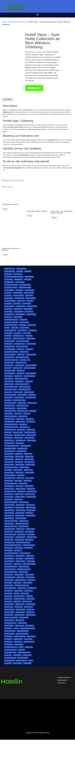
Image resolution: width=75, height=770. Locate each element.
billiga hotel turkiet (8, 596)
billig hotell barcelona (19, 644)
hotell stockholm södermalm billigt (11, 284)
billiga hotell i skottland (9, 472)
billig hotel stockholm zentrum (10, 649)
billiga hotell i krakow (20, 504)
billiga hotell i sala (20, 475)
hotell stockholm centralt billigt (25, 287)
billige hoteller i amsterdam (21, 362)
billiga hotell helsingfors (9, 537)
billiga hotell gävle (18, 550)
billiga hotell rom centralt (30, 397)
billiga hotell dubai (8, 563)
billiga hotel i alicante (20, 620)
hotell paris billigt (8, 292)
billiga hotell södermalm (29, 392)
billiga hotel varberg (24, 593)
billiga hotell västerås (9, 378)
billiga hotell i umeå (18, 461)
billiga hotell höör (31, 534)
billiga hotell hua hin (21, 534)
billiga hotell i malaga (31, 496)
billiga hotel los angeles (27, 601)
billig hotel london (8, 655)
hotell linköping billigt (27, 303)
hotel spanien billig (32, 330)
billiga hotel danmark (19, 625)
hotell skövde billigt (19, 290)
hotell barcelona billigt (24, 327)
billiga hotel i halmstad (31, 614)
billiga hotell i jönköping (9, 512)
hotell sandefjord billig (29, 290)
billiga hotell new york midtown (10, 416)
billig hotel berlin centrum (23, 657)
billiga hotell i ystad (29, 456)
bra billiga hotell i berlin (31, 343)
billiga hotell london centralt (30, 432)
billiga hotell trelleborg (9, 381)
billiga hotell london (8, 435)
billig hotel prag (21, 649)
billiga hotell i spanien (18, 469)
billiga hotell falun (19, 558)
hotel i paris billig (17, 333)
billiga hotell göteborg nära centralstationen (13, 545)
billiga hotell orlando (8, 413)
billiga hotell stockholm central (24, 389)
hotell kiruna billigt (8, 308)
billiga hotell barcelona (27, 582)
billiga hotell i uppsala (9, 461)
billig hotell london (8, 639)
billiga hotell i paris (27, 480)
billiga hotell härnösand (31, 537)
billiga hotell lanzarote (19, 437)
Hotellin (14, 6)
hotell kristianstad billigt (9, 306)
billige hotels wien (21, 354)
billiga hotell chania (17, 563)
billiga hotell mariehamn (20, 421)
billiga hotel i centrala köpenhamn (11, 617)
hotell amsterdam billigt (22, 330)
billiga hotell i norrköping (20, 488)
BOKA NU (34, 88)
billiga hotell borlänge (29, 574)
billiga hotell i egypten (31, 515)
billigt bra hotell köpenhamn (10, 354)
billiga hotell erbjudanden (20, 561)
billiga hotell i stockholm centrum (11, 467)
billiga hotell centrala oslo (24, 566)
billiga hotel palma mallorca (20, 598)
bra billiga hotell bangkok (9, 346)
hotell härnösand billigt (31, 314)
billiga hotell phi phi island (9, 405)
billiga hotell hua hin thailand (10, 534)
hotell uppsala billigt (18, 279)
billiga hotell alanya (8, 593)
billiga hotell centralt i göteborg (29, 563)
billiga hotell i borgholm (9, 523)
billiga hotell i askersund (23, 526)
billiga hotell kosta (19, 443)
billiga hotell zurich (20, 370)
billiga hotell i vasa (19, 459)
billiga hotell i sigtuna (29, 472)
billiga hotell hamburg (9, 539)
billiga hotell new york (23, 416)
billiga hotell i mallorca (9, 496)
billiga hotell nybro (18, 413)
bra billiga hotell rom (8, 343)
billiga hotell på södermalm (10, 408)
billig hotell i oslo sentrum (29, 641)
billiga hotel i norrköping (9, 612)
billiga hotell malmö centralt (10, 429)
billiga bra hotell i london (9, 633)
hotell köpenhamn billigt (31, 306)
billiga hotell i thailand (20, 464)
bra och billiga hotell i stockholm (22, 341)
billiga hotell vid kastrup (30, 373)
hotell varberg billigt (8, 279)
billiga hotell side (32, 394)
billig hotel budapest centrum (10, 657)
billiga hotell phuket (22, 402)
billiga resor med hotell (17, 367)
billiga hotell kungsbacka (20, 440)
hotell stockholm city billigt (25, 284)
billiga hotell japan (19, 453)
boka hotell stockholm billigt (22, 346)
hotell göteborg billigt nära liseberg (11, 319)
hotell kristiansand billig (20, 306)
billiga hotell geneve (19, 547)
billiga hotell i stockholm (24, 467)
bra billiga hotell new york (19, 343)
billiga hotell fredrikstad (9, 555)
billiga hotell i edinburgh (9, 518)
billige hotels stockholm (31, 354)
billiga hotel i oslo (30, 609)
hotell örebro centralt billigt (18, 295)
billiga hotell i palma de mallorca (11, 483)
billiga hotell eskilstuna (9, 561)
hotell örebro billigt (29, 295)
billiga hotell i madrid (9, 499)
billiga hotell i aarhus (9, 531)
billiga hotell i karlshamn (9, 510)
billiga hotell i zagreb (19, 456)
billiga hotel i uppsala (9, 606)
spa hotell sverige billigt (21, 268)
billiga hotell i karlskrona (30, 507)
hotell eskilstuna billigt (24, 322)
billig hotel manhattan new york (24, 652)
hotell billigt (7, 327)
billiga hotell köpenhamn (25, 445)
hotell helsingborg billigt (20, 314)
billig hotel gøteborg (27, 655)
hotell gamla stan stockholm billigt (11, 322)
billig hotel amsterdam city (21, 660)
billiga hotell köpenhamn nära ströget (12, 445)
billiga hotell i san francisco (10, 475)
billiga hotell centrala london (10, 569)
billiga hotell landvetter (29, 437)
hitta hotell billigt (8, 335)
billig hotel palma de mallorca (10, 652)
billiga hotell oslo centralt (22, 410)
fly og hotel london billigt (9, 341)
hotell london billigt (16, 303)
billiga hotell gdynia (28, 547)
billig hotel (30, 660)
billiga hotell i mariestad (29, 494)
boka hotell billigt (20, 349)
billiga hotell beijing (17, 582)
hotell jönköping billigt (28, 308)
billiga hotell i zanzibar (9, 456)
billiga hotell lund (8, 432)
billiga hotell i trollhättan (29, 461)
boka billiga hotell (29, 349)
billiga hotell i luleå (18, 499)
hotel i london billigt (26, 333)
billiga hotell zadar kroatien (10, 373)
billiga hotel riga (29, 596)
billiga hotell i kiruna (30, 504)
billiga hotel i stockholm (9, 609)
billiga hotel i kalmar (30, 612)
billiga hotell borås (20, 577)
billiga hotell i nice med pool (10, 491)
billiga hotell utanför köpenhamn (21, 378)
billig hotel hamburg (17, 655)
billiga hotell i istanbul (20, 512)
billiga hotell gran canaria (9, 542)
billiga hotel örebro (30, 598)
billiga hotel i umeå (18, 606)
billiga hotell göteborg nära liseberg (23, 542)
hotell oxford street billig (28, 292)
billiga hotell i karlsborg (20, 510)
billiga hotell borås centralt (10, 577)
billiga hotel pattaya (8, 598)
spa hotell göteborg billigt (9, 271)
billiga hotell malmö (21, 429)
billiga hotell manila (30, 421)
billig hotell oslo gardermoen (19, 636)
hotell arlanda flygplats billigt (10, 330)
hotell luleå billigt (8, 303)
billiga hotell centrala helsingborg (24, 569)
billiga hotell (16, 593)
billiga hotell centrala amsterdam (11, 571)
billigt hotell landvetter (24, 351)
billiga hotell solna (8, 392)
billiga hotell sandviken (19, 397)
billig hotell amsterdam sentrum (11, 647)
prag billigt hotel (28, 271)
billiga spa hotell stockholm (31, 365)
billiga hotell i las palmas (9, 504)
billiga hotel (16, 628)
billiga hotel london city (9, 604)
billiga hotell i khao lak (9, 507)
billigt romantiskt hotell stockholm (11, 351)
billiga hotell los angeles (17, 432)
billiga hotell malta (23, 424)
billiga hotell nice (27, 413)
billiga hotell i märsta (19, 494)
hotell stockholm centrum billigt (11, 287)
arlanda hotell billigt (27, 663)
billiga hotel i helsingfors (19, 614)
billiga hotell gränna (29, 539)
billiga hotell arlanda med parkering (21, 585)
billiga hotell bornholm (19, 574)
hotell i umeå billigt (8, 311)
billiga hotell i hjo (29, 512)
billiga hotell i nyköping (9, 488)
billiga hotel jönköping (31, 604)
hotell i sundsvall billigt (18, 311)
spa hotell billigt (19, 271)
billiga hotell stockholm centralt (11, 389)
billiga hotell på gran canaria (10, 410)
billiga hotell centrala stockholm (11, 566)
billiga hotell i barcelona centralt (11, 526)
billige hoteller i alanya (9, 365)
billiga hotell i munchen (31, 491)
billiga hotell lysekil (30, 429)
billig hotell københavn (18, 639)
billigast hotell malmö (20, 365)
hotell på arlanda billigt (18, 292)
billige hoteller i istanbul (9, 362)
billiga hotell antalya (8, 590)
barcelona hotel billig (17, 663)
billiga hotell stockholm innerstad (11, 386)
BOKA (5, 209)
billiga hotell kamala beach (10, 451)
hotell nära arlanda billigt (30, 298)
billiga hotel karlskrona (20, 604)
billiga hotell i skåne (19, 472)
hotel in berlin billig (8, 333)
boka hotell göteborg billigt (10, 349)
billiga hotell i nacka (21, 491)
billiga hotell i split (8, 469)
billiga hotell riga (8, 400)
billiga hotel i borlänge (24, 617)
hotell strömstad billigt (19, 282)
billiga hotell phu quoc (32, 402)
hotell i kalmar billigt (29, 311)
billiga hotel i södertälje (20, 609)
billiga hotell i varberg (29, 459)
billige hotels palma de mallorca (22, 357)
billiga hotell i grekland (9, 515)
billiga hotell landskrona (9, 440)
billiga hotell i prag (18, 480)
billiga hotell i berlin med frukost (22, 523)
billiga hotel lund (17, 601)
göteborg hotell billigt (30, 338)
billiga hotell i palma (23, 483)
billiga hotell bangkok (9, 585)
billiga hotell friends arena (25, 553)
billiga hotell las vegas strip (19, 435)
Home (4, 22)
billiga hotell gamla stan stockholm (11, 553)
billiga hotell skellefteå (22, 394)
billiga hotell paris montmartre (22, 405)
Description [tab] (8, 99)
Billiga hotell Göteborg (17, 22)
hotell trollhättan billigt (9, 282)
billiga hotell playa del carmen (10, 402)
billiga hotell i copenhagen (21, 518)
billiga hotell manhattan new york (11, 424)
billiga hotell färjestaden (9, 558)
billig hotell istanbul (8, 641)
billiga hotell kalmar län (21, 451)
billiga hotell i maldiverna (20, 496)
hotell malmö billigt (20, 300)
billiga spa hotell (8, 367)
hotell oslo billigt (8, 295)
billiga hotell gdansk (8, 550)
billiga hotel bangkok (29, 625)
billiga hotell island (28, 453)
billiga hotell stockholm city (25, 386)
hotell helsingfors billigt (9, 314)
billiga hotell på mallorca (21, 408)
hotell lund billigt (30, 300)
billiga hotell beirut (8, 582)
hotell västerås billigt (29, 276)
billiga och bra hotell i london (29, 367)
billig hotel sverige (28, 647)
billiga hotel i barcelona (9, 620)
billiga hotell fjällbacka (20, 555)
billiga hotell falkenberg (29, 558)
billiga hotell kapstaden (22, 448)
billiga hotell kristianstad (9, 443)
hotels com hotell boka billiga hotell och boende (14, 276)
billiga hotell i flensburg (20, 515)
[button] (37, 14)
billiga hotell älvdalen (18, 590)
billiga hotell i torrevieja (9, 464)
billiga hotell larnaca (8, 437)
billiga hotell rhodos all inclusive (19, 400)
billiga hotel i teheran (28, 606)
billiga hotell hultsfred (29, 531)
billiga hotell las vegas (31, 435)
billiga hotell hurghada (19, 531)
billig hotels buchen (8, 636)
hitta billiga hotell (29, 335)
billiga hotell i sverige (30, 464)
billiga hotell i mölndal (9, 494)
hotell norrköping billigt (19, 298)
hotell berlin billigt (14, 327)
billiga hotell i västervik (9, 459)
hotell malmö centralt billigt (10, 300)
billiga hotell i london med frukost (11, 502)
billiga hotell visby (20, 373)
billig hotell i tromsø (18, 641)
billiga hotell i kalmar (31, 510)
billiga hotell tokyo (29, 381)
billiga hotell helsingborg (20, 537)
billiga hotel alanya (8, 628)
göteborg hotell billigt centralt (18, 338)
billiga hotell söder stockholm (10, 394)
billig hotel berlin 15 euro (9, 660)
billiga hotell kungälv (31, 440)
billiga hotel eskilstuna (9, 625)
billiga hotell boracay (30, 577)
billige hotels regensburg (9, 357)
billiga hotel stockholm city (19, 596)
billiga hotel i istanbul (9, 614)
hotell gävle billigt (23, 319)
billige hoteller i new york (25, 359)
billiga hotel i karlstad (20, 612)
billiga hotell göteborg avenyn (28, 545)
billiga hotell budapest (23, 571)
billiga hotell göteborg (9, 547)
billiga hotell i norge (30, 488)
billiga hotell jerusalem (9, 453)
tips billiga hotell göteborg (9, 268)
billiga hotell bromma (9, 574)
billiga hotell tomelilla (19, 381)
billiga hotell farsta (30, 555)
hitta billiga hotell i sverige (18, 335)
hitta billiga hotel (8, 338)
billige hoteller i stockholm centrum (11, 359)
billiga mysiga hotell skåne (10, 370)
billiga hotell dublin (30, 561)
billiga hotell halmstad (19, 539)
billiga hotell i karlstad (20, 507)
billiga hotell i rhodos (9, 480)
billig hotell (21, 647)
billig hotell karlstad (28, 639)
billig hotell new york (31, 636)
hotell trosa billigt (27, 279)
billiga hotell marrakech (9, 421)
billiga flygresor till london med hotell (27, 628)
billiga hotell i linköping (24, 502)
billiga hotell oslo (32, 410)
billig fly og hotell (8, 663)
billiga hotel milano (8, 601)
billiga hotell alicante (28, 590)
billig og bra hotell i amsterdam (22, 633)
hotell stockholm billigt (9, 290)
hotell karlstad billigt (17, 308)
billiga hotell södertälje (18, 392)
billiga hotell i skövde (28, 469)
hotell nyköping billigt (9, 298)
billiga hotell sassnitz (9, 397)
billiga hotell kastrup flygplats (10, 448)
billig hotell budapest (9, 644)
